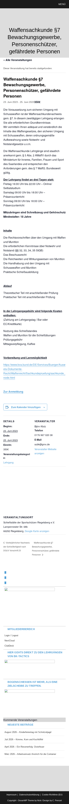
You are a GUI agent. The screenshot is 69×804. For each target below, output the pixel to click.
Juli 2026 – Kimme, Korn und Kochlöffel (24, 739)
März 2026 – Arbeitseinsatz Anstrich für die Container (30, 754)
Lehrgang (8, 462)
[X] (5, 572)
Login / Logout (11, 635)
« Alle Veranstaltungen (17, 60)
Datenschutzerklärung (29, 795)
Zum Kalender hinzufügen (26, 407)
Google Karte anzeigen (37, 531)
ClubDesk (9, 645)
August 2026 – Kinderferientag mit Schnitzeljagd (28, 732)
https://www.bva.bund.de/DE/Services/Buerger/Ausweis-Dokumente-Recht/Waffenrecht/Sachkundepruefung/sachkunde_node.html (34, 371)
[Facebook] (5, 577)
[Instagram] (5, 583)
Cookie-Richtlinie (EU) (52, 795)
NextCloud (10, 640)
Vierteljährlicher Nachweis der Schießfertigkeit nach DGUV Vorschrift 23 (16, 546)
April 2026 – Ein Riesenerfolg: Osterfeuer (24, 747)
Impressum (12, 795)
